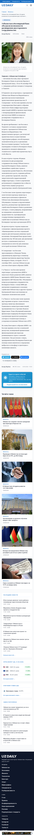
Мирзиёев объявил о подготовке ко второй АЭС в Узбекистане (14, 739)
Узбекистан (6, 767)
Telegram (7, 357)
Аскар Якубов (6, 34)
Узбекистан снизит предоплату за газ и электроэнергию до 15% (16, 708)
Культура (5, 779)
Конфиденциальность (9, 803)
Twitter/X (16, 357)
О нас (3, 797)
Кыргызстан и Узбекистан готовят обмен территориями (16, 724)
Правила (4, 800)
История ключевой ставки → (11, 695)
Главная (4, 12)
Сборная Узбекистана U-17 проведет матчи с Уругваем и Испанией (15, 648)
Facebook (25, 357)
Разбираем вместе (26, 1)
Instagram (5, 822)
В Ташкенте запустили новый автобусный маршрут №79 (16, 716)
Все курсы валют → (9, 679)
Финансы (10, 12)
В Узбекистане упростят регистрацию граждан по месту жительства (15, 731)
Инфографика (6, 1)
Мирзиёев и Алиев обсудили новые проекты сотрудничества (14, 609)
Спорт (4, 782)
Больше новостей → (9, 655)
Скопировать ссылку (10, 360)
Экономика (5, 770)
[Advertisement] (17, 833)
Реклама (5, 809)
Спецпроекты (16, 1)
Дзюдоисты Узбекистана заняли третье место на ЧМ (16, 640)
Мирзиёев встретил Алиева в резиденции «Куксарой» (16, 616)
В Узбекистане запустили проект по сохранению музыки (14, 632)
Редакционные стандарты (11, 812)
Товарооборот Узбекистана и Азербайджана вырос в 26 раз (13, 624)
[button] (27, 5)
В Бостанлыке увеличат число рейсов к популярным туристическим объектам (16, 601)
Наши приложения (8, 806)
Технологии (6, 776)
